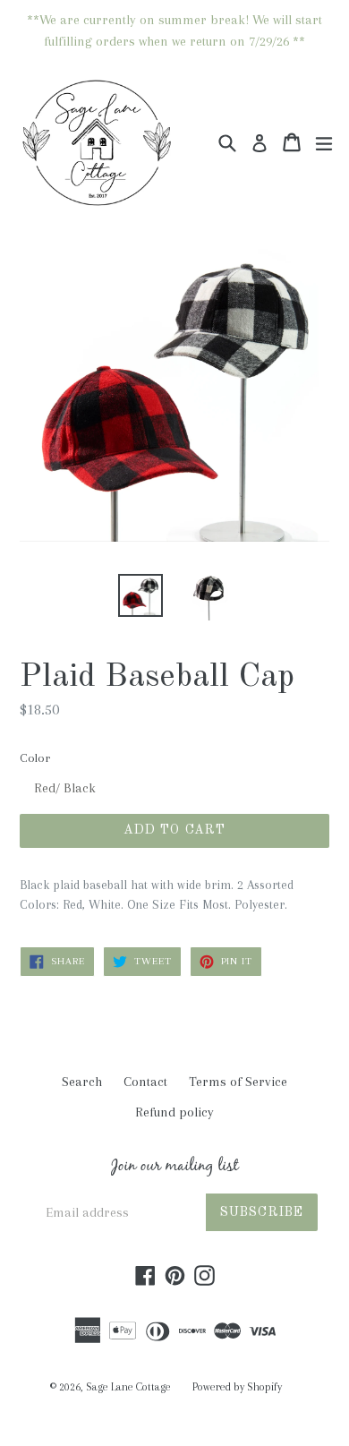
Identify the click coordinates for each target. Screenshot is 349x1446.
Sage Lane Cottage (128, 1387)
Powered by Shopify (237, 1387)
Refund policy (174, 1112)
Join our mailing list (175, 1168)
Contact (145, 1082)
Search (82, 1082)
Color (35, 758)
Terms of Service (238, 1082)
